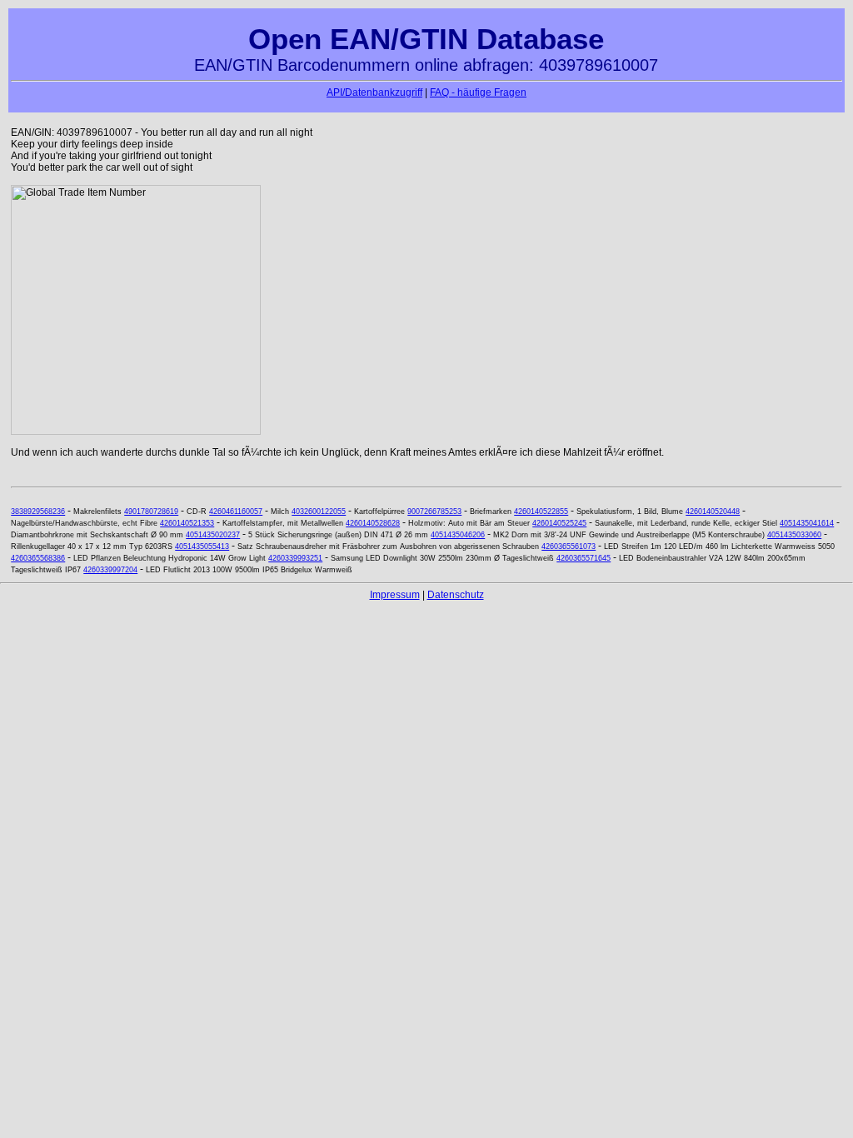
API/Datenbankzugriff (374, 92)
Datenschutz (455, 595)
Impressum (395, 595)
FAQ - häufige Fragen (478, 92)
